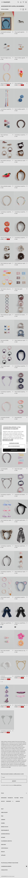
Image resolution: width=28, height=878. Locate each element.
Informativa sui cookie (8, 440)
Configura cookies (14, 443)
